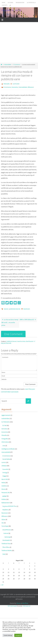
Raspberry (6, 508)
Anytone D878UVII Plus (9, 505)
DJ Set (4, 424)
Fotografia (5, 437)
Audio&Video (5, 417)
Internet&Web (7, 64)
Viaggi (4, 474)
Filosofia (4, 434)
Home (3, 2)
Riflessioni (31, 87)
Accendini (5, 468)
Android (6, 532)
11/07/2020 (16, 84)
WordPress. (25, 602)
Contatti (4, 5)
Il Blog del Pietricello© (11, 10)
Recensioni (5, 511)
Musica (4, 488)
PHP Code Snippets (12, 604)
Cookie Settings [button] (8, 635)
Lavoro (4, 461)
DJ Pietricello (31, 2)
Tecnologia (5, 525)
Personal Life (5, 491)
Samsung (7, 535)
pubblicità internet (14, 308)
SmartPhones (7, 528)
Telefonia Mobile (7, 549)
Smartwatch (6, 539)
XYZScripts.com (26, 604)
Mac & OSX (5, 478)
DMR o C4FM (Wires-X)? (27, 318)
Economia (15, 87)
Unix (4, 444)
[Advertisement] (19, 42)
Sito (3, 521)
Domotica (4, 427)
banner (6, 308)
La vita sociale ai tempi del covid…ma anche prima (9, 321)
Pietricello (7, 84)
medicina (4, 484)
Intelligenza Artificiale (8, 447)
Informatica (5, 440)
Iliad (4, 553)
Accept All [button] (18, 635)
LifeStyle (4, 464)
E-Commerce (16, 64)
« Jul (2, 583)
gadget (5, 495)
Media (3, 481)
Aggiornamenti (6, 414)
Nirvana (18, 602)
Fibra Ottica (6, 546)
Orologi (5, 471)
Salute (3, 518)
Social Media (6, 458)
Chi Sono (10, 2)
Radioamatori (20, 2)
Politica (4, 498)
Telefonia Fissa (6, 542)
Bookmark (26, 308)
